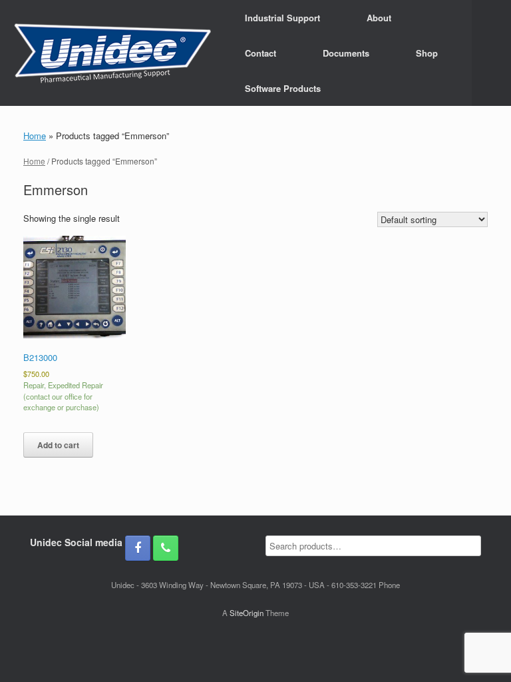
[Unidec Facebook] (137, 548)
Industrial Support (282, 17)
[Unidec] (112, 53)
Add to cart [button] (58, 445)
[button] (491, 53)
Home (34, 135)
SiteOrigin (246, 612)
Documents (346, 53)
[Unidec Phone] (165, 548)
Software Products (283, 88)
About (379, 17)
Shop (427, 53)
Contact (260, 53)
